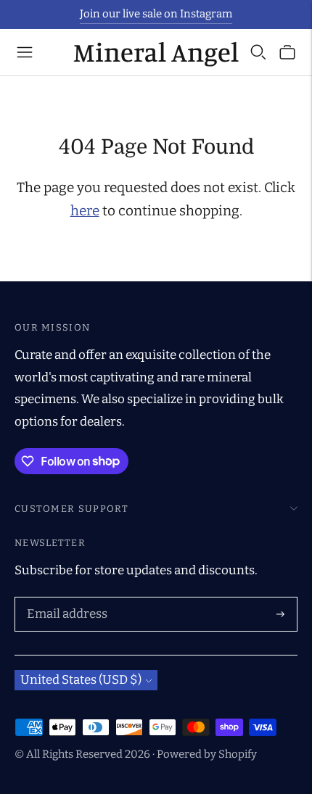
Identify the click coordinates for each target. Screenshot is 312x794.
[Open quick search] (258, 52)
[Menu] (25, 52)
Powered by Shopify (207, 754)
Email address (64, 598)
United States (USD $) (80, 679)
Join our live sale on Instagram (156, 13)
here (84, 210)
